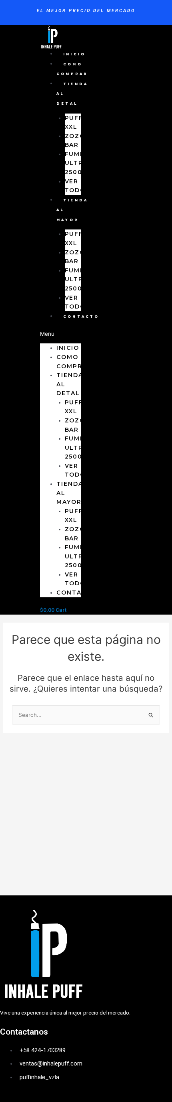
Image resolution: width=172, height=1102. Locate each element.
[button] (60, 334)
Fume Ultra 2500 (76, 163)
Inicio (74, 54)
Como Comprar (72, 69)
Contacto (81, 317)
